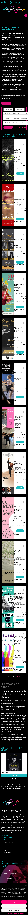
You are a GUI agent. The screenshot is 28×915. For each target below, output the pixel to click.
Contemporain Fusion (18, 644)
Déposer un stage (8, 850)
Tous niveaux (22, 156)
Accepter (14, 902)
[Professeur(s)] (14, 118)
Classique (16, 152)
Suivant (17, 676)
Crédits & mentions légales (9, 873)
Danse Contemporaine (19, 198)
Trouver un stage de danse (10, 839)
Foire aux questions (7, 870)
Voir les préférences (14, 910)
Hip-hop (22, 598)
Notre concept (7, 852)
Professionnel (22, 200)
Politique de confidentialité (18, 913)
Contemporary (17, 596)
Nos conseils (7, 855)
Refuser (14, 906)
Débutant (19, 287)
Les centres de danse (9, 842)
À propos (5, 835)
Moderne (22, 599)
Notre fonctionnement (9, 845)
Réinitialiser (23, 127)
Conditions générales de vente (10, 876)
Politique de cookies (8, 913)
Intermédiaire (16, 155)
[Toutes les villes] (22, 123)
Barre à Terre (17, 643)
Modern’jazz (21, 152)
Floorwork (19, 598)
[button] (26, 885)
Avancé (15, 199)
